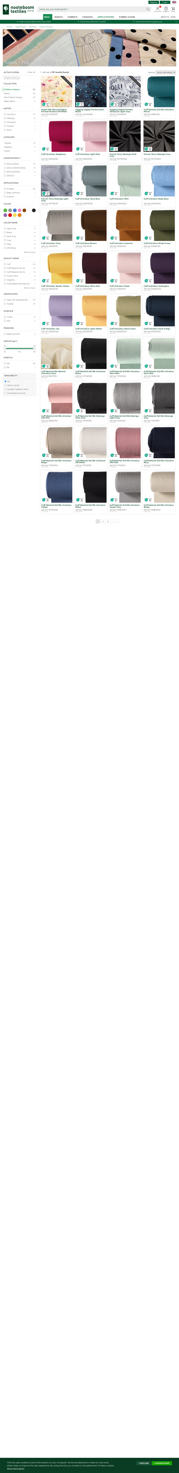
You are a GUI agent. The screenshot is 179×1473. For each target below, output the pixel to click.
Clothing (32, 27)
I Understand (162, 1463)
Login (165, 2)
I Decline (144, 1463)
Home (9, 27)
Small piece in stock (16, 393)
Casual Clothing (45, 27)
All (8, 381)
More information (15, 1468)
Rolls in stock (13, 385)
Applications (21, 27)
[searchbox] (94, 9)
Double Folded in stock (17, 389)
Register (153, 2)
